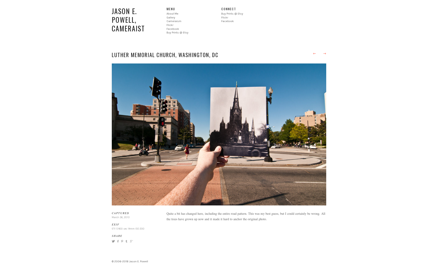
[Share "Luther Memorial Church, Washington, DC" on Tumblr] (126, 241)
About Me (172, 13)
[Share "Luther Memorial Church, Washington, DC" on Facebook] (118, 241)
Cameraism (174, 21)
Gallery (171, 17)
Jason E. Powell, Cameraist (128, 19)
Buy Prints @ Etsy (177, 32)
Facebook (173, 28)
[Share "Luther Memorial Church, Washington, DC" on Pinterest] (122, 241)
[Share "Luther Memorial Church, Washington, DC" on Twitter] (114, 241)
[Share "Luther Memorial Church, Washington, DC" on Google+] (131, 241)
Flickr (170, 25)
